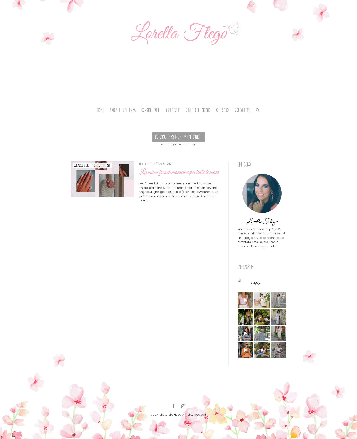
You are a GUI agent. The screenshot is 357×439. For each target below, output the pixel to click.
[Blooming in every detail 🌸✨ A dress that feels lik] (278, 333)
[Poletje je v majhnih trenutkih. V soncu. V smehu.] (245, 350)
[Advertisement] (178, 76)
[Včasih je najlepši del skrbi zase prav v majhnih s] (262, 300)
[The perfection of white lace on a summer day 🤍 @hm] (278, 316)
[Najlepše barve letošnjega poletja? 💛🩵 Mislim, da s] (262, 350)
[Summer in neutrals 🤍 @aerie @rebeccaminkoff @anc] (278, 350)
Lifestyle (173, 110)
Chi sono (222, 110)
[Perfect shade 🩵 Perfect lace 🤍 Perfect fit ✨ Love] (278, 300)
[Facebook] (173, 406)
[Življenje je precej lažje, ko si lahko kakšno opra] (245, 333)
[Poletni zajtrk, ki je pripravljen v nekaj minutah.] (245, 300)
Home (101, 110)
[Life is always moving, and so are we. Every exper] (245, 316)
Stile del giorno (198, 110)
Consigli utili (151, 110)
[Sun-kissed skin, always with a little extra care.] (262, 316)
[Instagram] (183, 406)
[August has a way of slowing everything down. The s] (262, 333)
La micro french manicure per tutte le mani (179, 172)
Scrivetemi (242, 110)
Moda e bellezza (123, 110)
